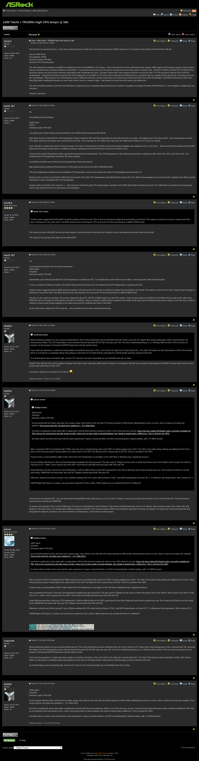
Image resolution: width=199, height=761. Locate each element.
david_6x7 (9, 106)
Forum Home (11, 11)
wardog (8, 202)
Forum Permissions (188, 747)
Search (166, 15)
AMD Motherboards (40, 11)
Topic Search (175, 34)
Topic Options (189, 34)
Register (185, 15)
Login (194, 15)
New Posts (187, 11)
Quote (185, 41)
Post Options (161, 41)
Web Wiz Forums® (101, 753)
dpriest (8, 41)
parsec (8, 529)
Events (175, 15)
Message (33, 34)
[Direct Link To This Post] (30, 41)
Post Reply (8, 28)
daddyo (8, 326)
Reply (193, 41)
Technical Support (24, 11)
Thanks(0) (174, 41)
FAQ (158, 15)
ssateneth (9, 640)
